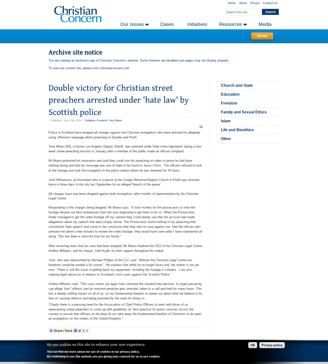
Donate (262, 36)
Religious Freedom (96, 120)
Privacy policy (272, 345)
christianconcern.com (114, 68)
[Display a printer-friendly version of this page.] (201, 126)
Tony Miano (115, 120)
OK (252, 345)
